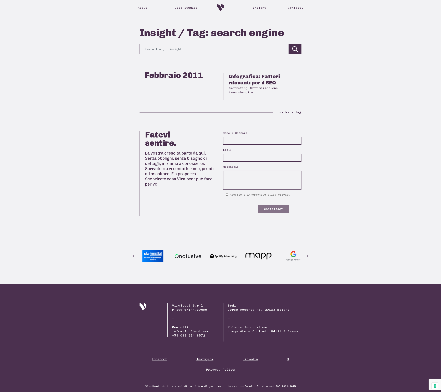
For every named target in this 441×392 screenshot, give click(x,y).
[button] (133, 256)
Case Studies (186, 8)
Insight (259, 8)
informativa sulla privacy (268, 194)
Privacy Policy (220, 369)
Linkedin (250, 359)
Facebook (159, 359)
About (142, 8)
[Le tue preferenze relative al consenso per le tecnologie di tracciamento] (435, 386)
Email (227, 150)
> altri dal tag (290, 112)
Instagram (204, 359)
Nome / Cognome (235, 133)
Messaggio (231, 167)
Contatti (295, 8)
